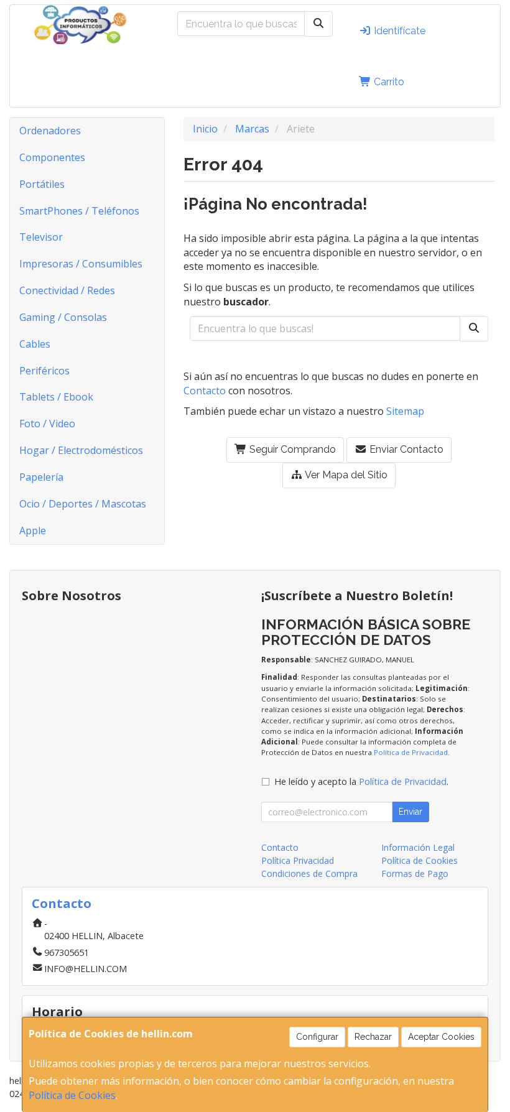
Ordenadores (50, 130)
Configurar (317, 1037)
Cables (34, 344)
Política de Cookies (72, 1095)
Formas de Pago (414, 873)
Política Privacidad (297, 860)
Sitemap (405, 411)
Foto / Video (47, 423)
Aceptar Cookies (441, 1037)
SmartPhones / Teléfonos (79, 211)
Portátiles (42, 184)
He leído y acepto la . (361, 781)
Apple (32, 530)
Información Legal (418, 847)
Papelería (41, 477)
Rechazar (373, 1037)
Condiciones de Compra (309, 873)
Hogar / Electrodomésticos (81, 450)
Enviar (410, 812)
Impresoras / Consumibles (80, 264)
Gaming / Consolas (63, 317)
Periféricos (44, 371)
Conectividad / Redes (67, 290)
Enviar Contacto (405, 449)
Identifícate (398, 31)
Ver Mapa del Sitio (345, 475)
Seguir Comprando (291, 449)
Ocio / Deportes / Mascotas (82, 504)
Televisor (41, 237)
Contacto (204, 390)
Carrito (387, 82)
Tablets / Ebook (56, 397)
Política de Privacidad (411, 752)
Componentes (52, 157)
